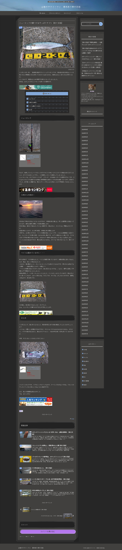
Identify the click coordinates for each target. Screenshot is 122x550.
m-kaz (92, 91)
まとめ (30, 109)
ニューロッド (32, 98)
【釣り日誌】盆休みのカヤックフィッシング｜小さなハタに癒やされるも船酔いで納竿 (92, 51)
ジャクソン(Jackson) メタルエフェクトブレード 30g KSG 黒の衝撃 (33, 369)
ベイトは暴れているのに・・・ (36, 106)
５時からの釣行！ (33, 102)
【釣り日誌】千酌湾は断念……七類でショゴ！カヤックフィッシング (92, 43)
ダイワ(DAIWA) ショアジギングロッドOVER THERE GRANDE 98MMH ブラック (33, 157)
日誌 (22, 410)
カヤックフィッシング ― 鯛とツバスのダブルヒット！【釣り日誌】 (92, 58)
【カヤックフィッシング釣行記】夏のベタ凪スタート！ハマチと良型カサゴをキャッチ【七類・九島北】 (92, 65)
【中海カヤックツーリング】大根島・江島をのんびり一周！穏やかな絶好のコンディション (92, 73)
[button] (101, 24)
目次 (46, 93)
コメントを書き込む (48, 531)
